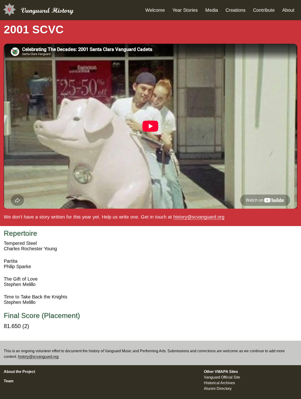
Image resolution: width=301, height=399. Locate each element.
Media (211, 10)
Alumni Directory (218, 389)
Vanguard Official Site (222, 377)
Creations (236, 10)
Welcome (155, 10)
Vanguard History (47, 10)
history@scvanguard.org (198, 216)
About (288, 10)
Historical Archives (219, 383)
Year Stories (185, 10)
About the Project (19, 372)
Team (8, 381)
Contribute (264, 10)
